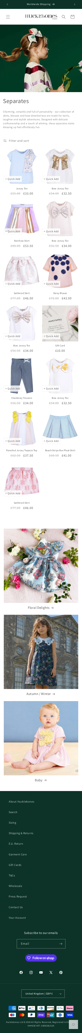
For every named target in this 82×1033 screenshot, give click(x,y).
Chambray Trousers (21, 397)
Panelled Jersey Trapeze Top (21, 450)
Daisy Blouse (60, 293)
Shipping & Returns (21, 833)
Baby (38, 780)
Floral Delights (39, 607)
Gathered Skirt (22, 293)
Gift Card (60, 345)
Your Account (17, 917)
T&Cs (12, 875)
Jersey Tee (22, 188)
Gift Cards (15, 865)
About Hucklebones (21, 801)
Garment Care (18, 854)
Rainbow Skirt (22, 240)
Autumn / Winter (38, 694)
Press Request (18, 896)
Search (13, 812)
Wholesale (15, 886)
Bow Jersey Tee (60, 188)
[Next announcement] (74, 4)
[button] (8, 17)
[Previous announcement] (7, 4)
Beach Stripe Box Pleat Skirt (60, 450)
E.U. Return (16, 843)
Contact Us (16, 907)
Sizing (12, 822)
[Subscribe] (61, 943)
